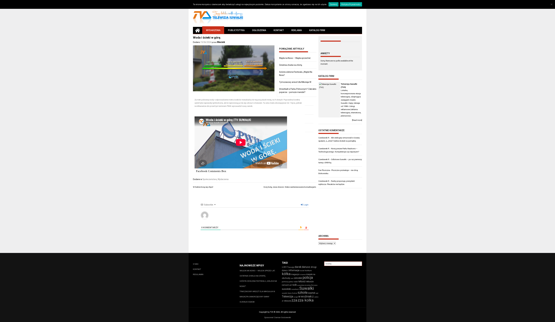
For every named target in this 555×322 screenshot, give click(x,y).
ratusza (309, 281)
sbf (290, 285)
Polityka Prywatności (351, 4)
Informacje (294, 270)
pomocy (285, 282)
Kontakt (279, 30)
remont (285, 285)
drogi (314, 267)
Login (305, 205)
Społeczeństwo (209, 179)
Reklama (296, 30)
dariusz (306, 266)
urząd (296, 297)
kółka (286, 274)
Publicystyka (236, 30)
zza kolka (306, 300)
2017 (285, 267)
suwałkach (295, 289)
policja (308, 277)
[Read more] (357, 120)
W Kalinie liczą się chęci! (203, 187)
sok (294, 284)
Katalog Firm (317, 30)
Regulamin (198, 274)
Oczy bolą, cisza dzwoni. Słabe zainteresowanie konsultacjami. (289, 187)
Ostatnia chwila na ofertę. (290, 65)
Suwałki (306, 288)
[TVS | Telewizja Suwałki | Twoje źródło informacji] (197, 30)
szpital (311, 292)
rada (295, 282)
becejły (291, 267)
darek (298, 267)
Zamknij (333, 4)
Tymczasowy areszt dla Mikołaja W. (295, 82)
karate (302, 271)
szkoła (303, 293)
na (314, 274)
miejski (309, 274)
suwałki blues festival (289, 293)
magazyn (295, 274)
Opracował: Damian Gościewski (277, 317)
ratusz (302, 281)
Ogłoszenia (259, 30)
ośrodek (298, 278)
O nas (195, 264)
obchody (286, 278)
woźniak (306, 296)
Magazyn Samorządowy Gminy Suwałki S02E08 (254, 299)
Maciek (221, 42)
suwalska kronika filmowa (307, 285)
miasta (303, 274)
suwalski (286, 288)
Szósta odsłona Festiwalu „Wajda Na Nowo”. (258, 283)
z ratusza (286, 300)
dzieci (284, 270)
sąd (317, 293)
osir (292, 278)
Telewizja (287, 296)
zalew (316, 297)
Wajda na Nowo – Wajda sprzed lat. (295, 58)
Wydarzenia (213, 30)
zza (294, 300)
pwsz (291, 282)
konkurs (308, 270)
